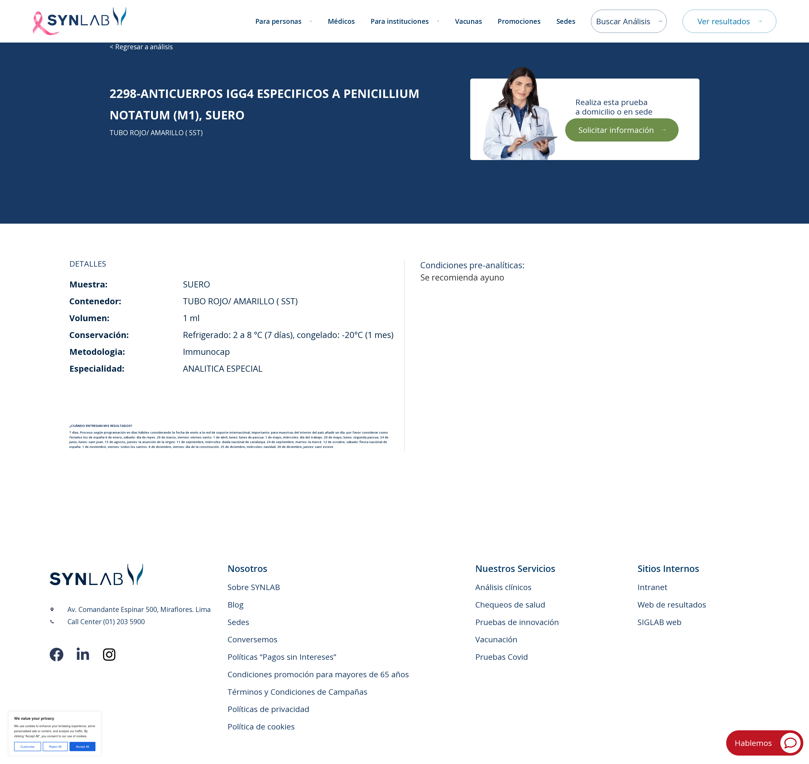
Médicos (341, 21)
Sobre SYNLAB (254, 587)
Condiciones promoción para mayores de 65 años (318, 674)
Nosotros (247, 568)
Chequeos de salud (510, 604)
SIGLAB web (660, 622)
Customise (27, 746)
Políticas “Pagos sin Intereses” (282, 657)
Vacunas (468, 21)
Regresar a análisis (144, 46)
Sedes (565, 21)
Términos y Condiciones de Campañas (297, 692)
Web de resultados (672, 604)
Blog (236, 604)
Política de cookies (261, 726)
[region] (54, 733)
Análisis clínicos (503, 587)
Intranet (652, 587)
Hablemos (753, 742)
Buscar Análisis (623, 21)
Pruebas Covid (501, 657)
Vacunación (496, 639)
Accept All (82, 746)
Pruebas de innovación (517, 622)
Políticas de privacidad (268, 709)
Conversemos (252, 639)
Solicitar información (616, 129)
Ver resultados (724, 21)
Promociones (519, 21)
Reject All (55, 746)
